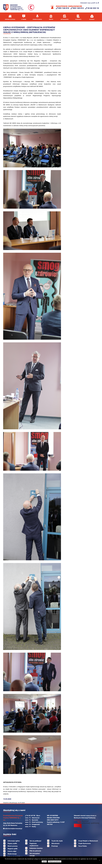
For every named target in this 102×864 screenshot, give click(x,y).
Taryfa (51, 19)
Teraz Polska (82, 846)
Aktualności (65, 19)
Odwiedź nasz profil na (89, 3)
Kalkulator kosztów (36, 848)
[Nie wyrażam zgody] (100, 860)
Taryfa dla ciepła (57, 841)
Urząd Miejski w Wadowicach (88, 841)
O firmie (23, 19)
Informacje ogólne (14, 841)
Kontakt (92, 19)
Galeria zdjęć (12, 851)
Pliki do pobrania (35, 851)
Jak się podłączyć (35, 841)
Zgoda (44, 861)
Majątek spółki (12, 848)
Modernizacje (12, 854)
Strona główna (10, 19)
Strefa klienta (37, 19)
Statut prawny (13, 846)
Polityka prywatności (55, 861)
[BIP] (86, 828)
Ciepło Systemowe (84, 843)
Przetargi (78, 19)
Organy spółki (12, 843)
